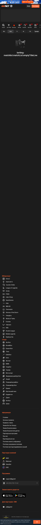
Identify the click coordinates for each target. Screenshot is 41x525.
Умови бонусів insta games (11, 431)
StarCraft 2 (9, 282)
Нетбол (8, 400)
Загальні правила (8, 420)
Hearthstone (9, 300)
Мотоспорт (9, 373)
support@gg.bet (11, 479)
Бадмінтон (9, 394)
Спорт (4, 340)
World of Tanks (10, 318)
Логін (28, 6)
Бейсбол (8, 354)
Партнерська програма (10, 433)
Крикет (8, 388)
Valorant (8, 325)
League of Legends (11, 288)
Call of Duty (9, 297)
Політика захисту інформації (12, 441)
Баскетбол (9, 348)
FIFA (7, 328)
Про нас (5, 436)
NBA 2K (8, 306)
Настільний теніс (11, 391)
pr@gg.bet (9, 507)
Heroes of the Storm (12, 312)
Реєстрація (35, 6)
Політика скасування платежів (12, 444)
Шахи (7, 403)
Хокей (8, 379)
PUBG (7, 294)
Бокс (7, 357)
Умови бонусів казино (9, 428)
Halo (7, 303)
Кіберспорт (6, 276)
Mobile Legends (10, 334)
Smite (8, 291)
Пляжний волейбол (12, 382)
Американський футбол (13, 376)
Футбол (8, 342)
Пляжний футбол (11, 385)
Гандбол (8, 367)
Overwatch (9, 309)
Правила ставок (8, 423)
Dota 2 (8, 279)
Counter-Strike (10, 285)
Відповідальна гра (8, 439)
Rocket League (10, 331)
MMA (7, 364)
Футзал (8, 361)
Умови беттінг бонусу (9, 425)
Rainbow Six (9, 337)
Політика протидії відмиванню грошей (15, 447)
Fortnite (8, 321)
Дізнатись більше (7, 523)
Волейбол (9, 345)
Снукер (8, 370)
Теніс (7, 351)
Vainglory (9, 315)
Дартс (8, 397)
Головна (5, 417)
